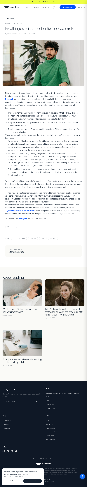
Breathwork (18, 23)
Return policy (50, 408)
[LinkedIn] (12, 451)
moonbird (6, 424)
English (35, 458)
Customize (13, 481)
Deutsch (52, 458)
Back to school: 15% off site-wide (43, 2)
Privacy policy (50, 436)
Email (43, 238)
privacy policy (22, 474)
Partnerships (50, 428)
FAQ (47, 397)
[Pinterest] (16, 451)
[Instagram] (4, 451)
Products (27, 7)
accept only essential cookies (13, 476)
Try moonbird (67, 7)
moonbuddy (7, 428)
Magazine (45, 7)
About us (54, 7)
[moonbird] (12, 7)
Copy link (53, 238)
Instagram (23, 218)
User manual (50, 404)
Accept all (32, 481)
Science (36, 7)
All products (7, 420)
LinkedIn (33, 238)
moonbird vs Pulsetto (53, 432)
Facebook (21, 238)
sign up (38, 401)
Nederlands (43, 458)
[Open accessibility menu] (82, 476)
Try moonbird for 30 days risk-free (19, 210)
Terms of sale (50, 439)
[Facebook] (8, 451)
